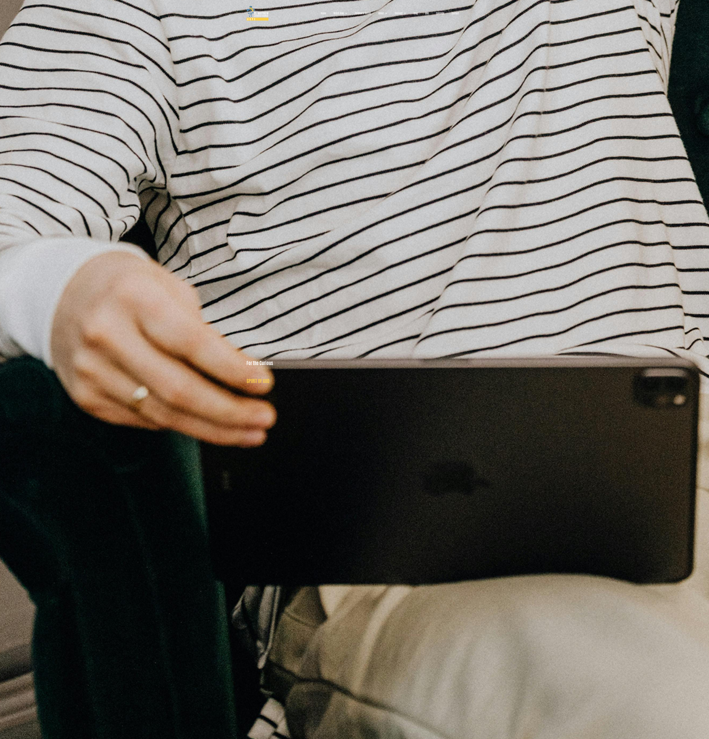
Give (427, 13)
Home (323, 13)
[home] (257, 13)
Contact (455, 13)
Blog (416, 13)
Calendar (440, 13)
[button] (340, 13)
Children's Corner (363, 13)
